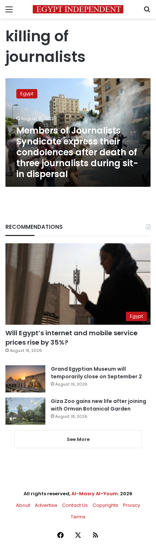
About (23, 505)
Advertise (46, 505)
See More (78, 439)
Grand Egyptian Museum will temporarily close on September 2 (96, 372)
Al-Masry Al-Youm (94, 493)
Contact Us (75, 505)
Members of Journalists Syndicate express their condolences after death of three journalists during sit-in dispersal (77, 152)
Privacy (131, 505)
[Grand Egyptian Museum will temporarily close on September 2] (25, 378)
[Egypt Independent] (78, 9)
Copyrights (105, 505)
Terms (78, 516)
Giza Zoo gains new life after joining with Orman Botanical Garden (98, 405)
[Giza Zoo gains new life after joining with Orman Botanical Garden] (25, 411)
